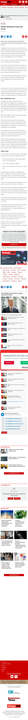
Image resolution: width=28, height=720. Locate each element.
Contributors (21, 681)
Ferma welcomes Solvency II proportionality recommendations (16, 465)
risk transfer (16, 278)
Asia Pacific (14, 4)
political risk (16, 274)
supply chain (23, 278)
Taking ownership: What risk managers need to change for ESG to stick (20, 565)
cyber (18, 270)
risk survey (10, 278)
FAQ (3, 670)
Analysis (4, 7)
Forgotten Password (11, 681)
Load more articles (14, 473)
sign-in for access (22, 247)
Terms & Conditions (6, 663)
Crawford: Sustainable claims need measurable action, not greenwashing (20, 523)
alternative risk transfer (8, 268)
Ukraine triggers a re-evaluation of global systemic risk (17, 458)
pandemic (11, 274)
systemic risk (14, 281)
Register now (14, 244)
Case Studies (10, 7)
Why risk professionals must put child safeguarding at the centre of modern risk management (20, 544)
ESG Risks (3, 24)
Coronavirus (13, 270)
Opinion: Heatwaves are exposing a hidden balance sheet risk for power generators (7, 523)
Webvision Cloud (17, 716)
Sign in (10, 33)
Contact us (4, 662)
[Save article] (26, 36)
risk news (5, 278)
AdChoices (4, 667)
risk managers (14, 276)
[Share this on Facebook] (2, 36)
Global (4, 4)
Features (16, 7)
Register (17, 498)
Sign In (2, 681)
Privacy (3, 665)
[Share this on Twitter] (5, 36)
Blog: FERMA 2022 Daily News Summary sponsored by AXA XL (12, 294)
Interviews (21, 7)
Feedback (4, 682)
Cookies (3, 669)
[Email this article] (10, 36)
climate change (6, 270)
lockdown (5, 274)
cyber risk (23, 270)
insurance (20, 272)
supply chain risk (6, 281)
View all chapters (8, 18)
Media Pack (11, 682)
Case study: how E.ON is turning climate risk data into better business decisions (7, 543)
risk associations (6, 276)
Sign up (4, 432)
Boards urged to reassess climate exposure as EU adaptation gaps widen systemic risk (6, 565)
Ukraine (19, 281)
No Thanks (9, 362)
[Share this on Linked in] (8, 36)
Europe (23, 4)
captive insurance (17, 268)
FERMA (4, 272)
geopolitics (14, 272)
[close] (27, 33)
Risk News (21, 276)
